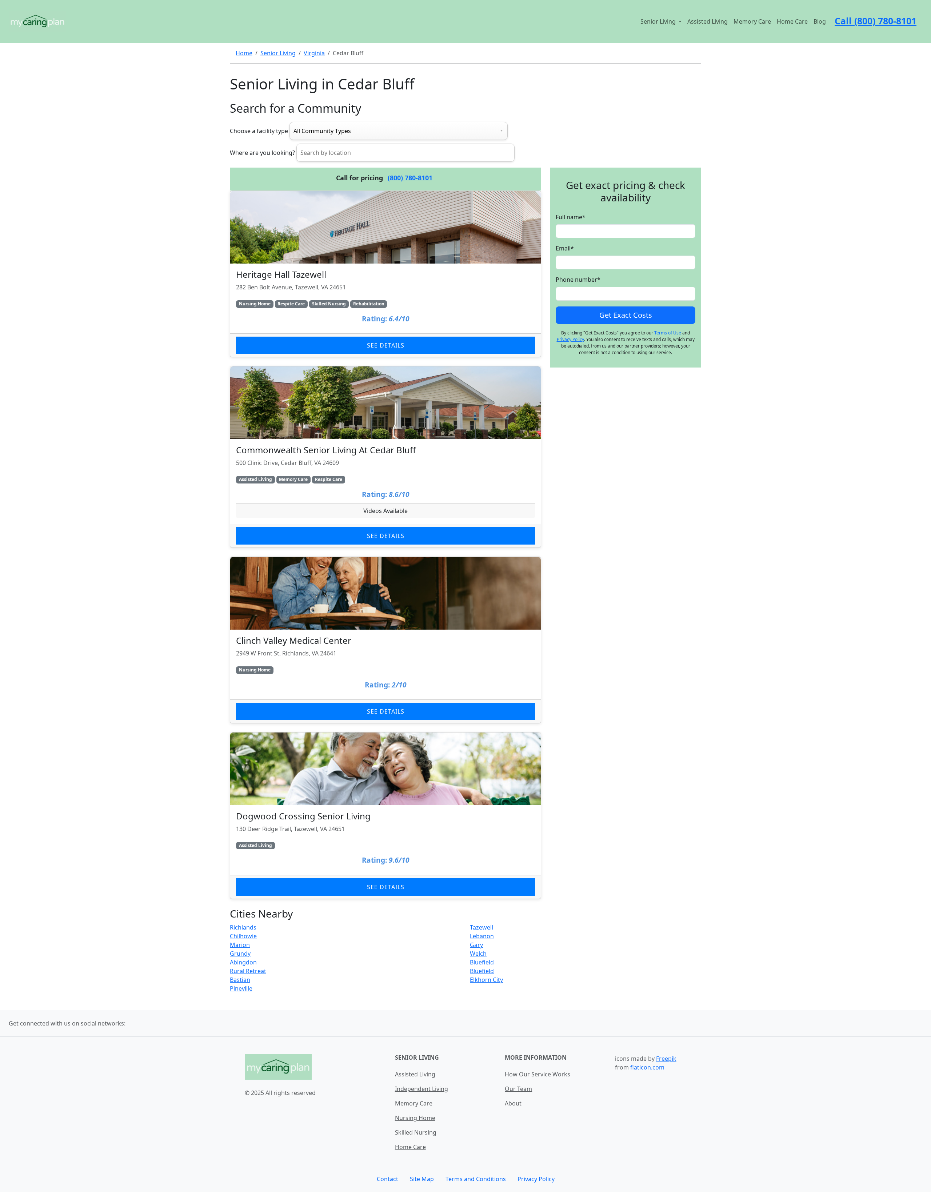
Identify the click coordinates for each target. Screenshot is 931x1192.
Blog (820, 21)
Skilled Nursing (415, 1132)
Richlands (243, 927)
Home (244, 53)
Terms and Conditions (475, 1179)
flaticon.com (647, 1067)
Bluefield (482, 962)
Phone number (578, 280)
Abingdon (243, 962)
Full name (571, 217)
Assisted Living (707, 21)
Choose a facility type (259, 131)
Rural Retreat (248, 971)
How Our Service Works (537, 1074)
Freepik (666, 1059)
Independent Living (421, 1089)
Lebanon (482, 936)
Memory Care (752, 21)
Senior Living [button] (658, 21)
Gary (476, 945)
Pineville (241, 988)
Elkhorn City (486, 980)
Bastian (240, 980)
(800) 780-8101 (410, 177)
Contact (387, 1179)
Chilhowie (243, 936)
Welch (478, 954)
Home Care (792, 21)
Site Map (422, 1179)
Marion (240, 945)
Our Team (518, 1089)
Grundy (240, 954)
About (513, 1103)
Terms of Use (667, 333)
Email (565, 248)
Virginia (314, 53)
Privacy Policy (570, 339)
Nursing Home (415, 1118)
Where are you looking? (262, 153)
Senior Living (278, 53)
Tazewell (481, 927)
